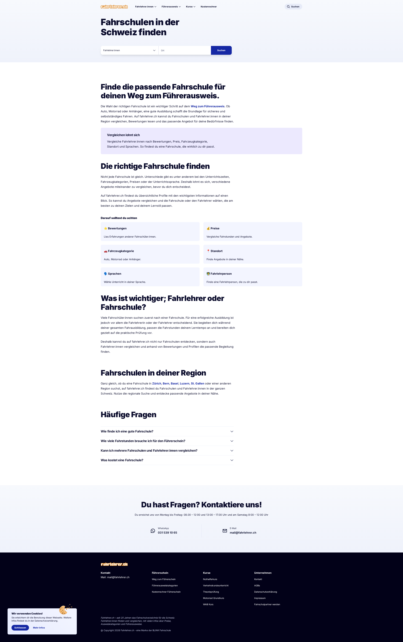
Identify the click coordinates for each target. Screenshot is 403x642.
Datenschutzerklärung (265, 591)
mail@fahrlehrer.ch (118, 577)
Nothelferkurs (210, 579)
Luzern (184, 383)
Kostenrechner (209, 6)
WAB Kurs (208, 604)
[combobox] (129, 50)
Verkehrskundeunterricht (216, 585)
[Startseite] (114, 6)
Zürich (156, 383)
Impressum (260, 598)
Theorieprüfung (211, 591)
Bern (166, 383)
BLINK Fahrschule (162, 630)
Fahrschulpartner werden (267, 604)
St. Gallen (197, 383)
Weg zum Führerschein (164, 579)
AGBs (257, 585)
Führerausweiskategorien (165, 585)
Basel (174, 383)
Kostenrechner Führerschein (166, 591)
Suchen (221, 50)
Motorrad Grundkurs (213, 598)
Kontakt (258, 579)
